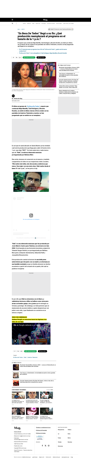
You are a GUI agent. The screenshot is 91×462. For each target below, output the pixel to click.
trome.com (48, 457)
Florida (24, 23)
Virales (59, 442)
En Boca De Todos (18, 357)
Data (69, 433)
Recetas (70, 442)
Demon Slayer (59, 23)
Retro (69, 438)
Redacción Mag (18, 98)
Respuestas (61, 429)
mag (72, 457)
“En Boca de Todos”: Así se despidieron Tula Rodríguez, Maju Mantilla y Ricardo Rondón (43, 53)
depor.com (41, 457)
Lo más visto (16, 362)
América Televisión (32, 357)
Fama (59, 438)
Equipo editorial (17, 431)
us (58, 433)
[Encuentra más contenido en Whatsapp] (19, 57)
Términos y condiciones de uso (43, 427)
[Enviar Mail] (13, 98)
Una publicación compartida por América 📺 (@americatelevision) (31, 237)
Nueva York (38, 23)
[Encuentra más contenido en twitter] (16, 57)
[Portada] (17, 430)
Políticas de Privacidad (41, 430)
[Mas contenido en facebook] (42, 445)
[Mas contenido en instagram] (48, 445)
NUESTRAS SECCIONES (62, 427)
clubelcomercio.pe (26, 457)
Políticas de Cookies (41, 433)
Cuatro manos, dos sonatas (68, 23)
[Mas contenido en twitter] (45, 445)
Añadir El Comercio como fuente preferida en (60, 29)
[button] (15, 341)
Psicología (44, 23)
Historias (60, 446)
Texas (33, 23)
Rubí (25, 357)
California (29, 23)
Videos (69, 429)
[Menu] (13, 19)
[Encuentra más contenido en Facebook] (13, 57)
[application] (31, 334)
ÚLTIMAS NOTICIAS (64, 65)
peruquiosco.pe (65, 457)
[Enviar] (12, 23)
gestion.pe (34, 457)
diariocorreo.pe (56, 457)
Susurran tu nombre (51, 23)
